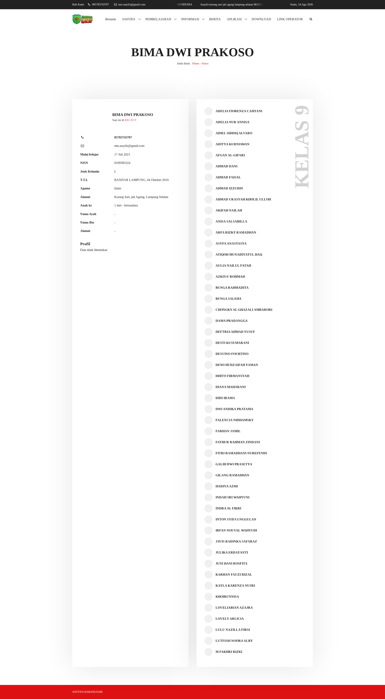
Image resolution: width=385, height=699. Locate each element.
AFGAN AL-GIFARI (230, 155)
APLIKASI (234, 19)
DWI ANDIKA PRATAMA (234, 409)
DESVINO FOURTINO (232, 354)
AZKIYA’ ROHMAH (230, 276)
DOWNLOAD (261, 19)
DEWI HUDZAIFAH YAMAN (237, 365)
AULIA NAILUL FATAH (233, 265)
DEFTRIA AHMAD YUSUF (235, 331)
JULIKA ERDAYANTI (232, 552)
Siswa (205, 63)
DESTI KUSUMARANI (232, 342)
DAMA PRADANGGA (232, 320)
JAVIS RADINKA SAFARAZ (236, 541)
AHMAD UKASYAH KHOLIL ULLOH (243, 199)
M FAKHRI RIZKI (229, 651)
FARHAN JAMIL (228, 431)
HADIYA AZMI (227, 486)
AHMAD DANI (226, 166)
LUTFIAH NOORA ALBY (234, 640)
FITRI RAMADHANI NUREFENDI (241, 453)
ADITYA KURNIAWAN (232, 144)
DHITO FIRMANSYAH (232, 376)
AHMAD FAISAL (228, 177)
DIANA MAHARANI (231, 387)
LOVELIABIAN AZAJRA (234, 607)
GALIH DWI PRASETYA (234, 464)
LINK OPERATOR (290, 19)
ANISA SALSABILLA (231, 221)
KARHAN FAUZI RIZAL (234, 574)
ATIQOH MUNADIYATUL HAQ (239, 254)
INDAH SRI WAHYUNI (232, 497)
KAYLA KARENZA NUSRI (235, 585)
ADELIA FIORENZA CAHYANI (239, 111)
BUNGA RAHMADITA (232, 287)
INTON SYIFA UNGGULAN (236, 519)
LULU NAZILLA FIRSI (233, 629)
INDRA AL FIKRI (228, 508)
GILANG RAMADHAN (232, 475)
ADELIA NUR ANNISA (232, 122)
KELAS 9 (130, 120)
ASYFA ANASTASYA (231, 243)
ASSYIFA (128, 19)
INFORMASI (190, 19)
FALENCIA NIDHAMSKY (235, 420)
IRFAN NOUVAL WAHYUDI (236, 530)
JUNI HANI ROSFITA (231, 563)
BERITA (215, 19)
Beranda (110, 19)
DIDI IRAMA (225, 398)
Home (195, 63)
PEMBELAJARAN (158, 19)
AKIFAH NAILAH (229, 210)
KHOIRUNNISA (227, 596)
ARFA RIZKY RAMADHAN (236, 232)
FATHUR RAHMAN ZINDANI (238, 442)
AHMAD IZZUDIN (229, 188)
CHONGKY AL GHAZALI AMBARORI (244, 309)
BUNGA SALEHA (228, 298)
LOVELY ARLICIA (230, 618)
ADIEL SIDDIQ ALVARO (234, 133)
